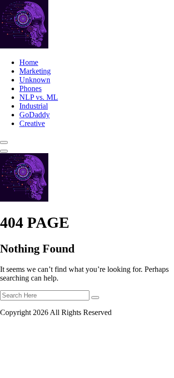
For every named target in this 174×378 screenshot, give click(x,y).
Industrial (33, 106)
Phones (30, 88)
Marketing (35, 71)
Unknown (34, 80)
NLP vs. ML (38, 97)
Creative (32, 123)
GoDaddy (34, 114)
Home (28, 62)
